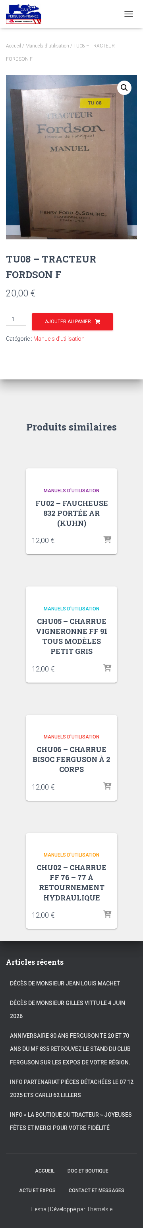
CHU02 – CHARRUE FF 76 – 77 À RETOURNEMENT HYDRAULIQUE (71, 882)
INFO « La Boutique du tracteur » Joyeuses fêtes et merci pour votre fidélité (71, 1121)
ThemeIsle (99, 1209)
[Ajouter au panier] (107, 540)
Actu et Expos (37, 1190)
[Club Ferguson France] (26, 14)
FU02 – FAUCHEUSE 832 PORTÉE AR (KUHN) (71, 513)
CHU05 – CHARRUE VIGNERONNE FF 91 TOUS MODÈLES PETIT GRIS (72, 636)
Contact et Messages (96, 1190)
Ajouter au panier (68, 321)
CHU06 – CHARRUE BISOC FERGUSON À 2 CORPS (71, 759)
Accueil (13, 46)
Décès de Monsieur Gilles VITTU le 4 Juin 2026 (67, 1010)
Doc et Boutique (88, 1171)
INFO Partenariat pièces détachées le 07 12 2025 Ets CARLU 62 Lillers (71, 1089)
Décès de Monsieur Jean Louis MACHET (65, 983)
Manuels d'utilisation (47, 46)
